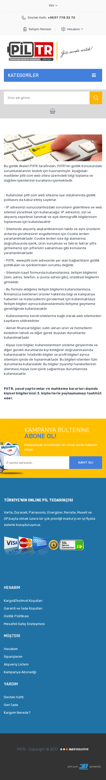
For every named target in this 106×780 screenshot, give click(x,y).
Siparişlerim (13, 657)
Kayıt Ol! (85, 462)
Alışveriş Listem (16, 664)
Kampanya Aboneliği (20, 672)
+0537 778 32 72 (61, 17)
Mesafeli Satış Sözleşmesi (24, 624)
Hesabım (74, 29)
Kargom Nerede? (17, 712)
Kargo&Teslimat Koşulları (23, 601)
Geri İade (11, 705)
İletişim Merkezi (40, 29)
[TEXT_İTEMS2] (53, 111)
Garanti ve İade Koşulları (23, 608)
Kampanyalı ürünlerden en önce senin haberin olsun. (61, 447)
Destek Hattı (14, 697)
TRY (52, 5)
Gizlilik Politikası (16, 616)
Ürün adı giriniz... (96, 98)
